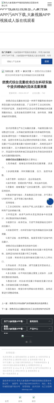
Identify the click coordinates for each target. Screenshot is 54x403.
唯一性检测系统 (9, 373)
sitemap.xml (27, 389)
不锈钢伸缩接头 (40, 362)
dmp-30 (18, 368)
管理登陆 (26, 386)
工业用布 (29, 368)
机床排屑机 (7, 357)
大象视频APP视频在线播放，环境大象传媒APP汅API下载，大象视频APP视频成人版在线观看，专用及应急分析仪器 (26, 55)
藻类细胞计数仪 (36, 359)
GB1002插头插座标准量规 (14, 365)
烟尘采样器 (7, 371)
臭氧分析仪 (20, 371)
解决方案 (27, 71)
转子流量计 (7, 362)
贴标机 (32, 357)
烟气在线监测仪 (42, 368)
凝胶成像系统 (21, 357)
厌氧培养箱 (7, 359)
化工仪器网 (47, 386)
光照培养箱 (43, 357)
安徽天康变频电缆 (23, 362)
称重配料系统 (34, 365)
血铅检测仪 (32, 371)
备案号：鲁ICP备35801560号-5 (26, 383)
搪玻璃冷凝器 (21, 359)
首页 (17, 71)
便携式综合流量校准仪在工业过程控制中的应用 (29, 309)
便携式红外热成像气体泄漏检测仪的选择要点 (28, 303)
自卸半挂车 (7, 368)
